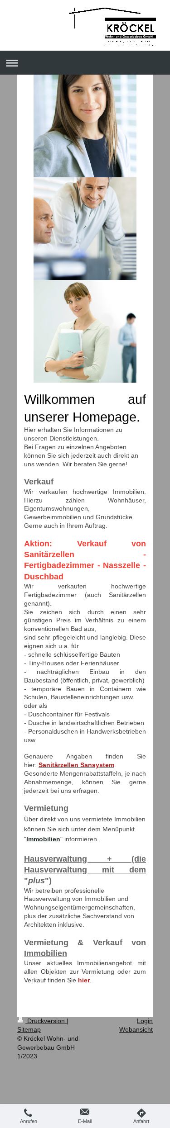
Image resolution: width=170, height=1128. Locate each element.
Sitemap (29, 1029)
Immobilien (43, 839)
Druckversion (46, 1020)
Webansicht (136, 1029)
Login (145, 1020)
